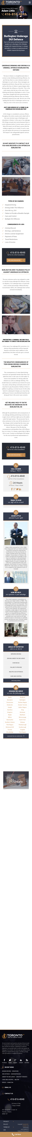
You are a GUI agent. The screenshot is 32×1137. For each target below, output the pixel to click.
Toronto (10, 729)
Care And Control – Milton (10, 1079)
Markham (22, 715)
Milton (10, 717)
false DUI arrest (7, 126)
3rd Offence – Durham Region (11, 1074)
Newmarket (10, 720)
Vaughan (22, 729)
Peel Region (9, 724)
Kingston (9, 712)
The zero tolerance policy (10, 279)
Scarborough (22, 727)
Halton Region (22, 707)
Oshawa (22, 722)
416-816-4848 (15, 14)
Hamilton (9, 710)
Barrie (10, 697)
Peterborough (22, 724)
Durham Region (22, 702)
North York (22, 720)
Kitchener (22, 712)
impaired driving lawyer (18, 50)
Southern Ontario (10, 722)
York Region (22, 732)
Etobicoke (10, 705)
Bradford (22, 697)
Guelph (10, 707)
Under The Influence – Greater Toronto (14, 1076)
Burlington (20, 433)
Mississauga (22, 717)
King (22, 710)
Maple (10, 715)
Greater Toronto (22, 705)
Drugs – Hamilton (7, 1082)
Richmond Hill (10, 727)
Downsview (10, 702)
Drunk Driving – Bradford (10, 1071)
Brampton (10, 700)
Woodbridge (9, 732)
